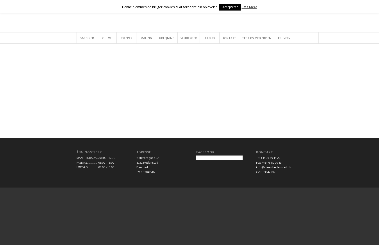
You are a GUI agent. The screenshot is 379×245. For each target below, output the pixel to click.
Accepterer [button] (230, 7)
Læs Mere (249, 7)
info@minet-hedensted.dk (273, 167)
